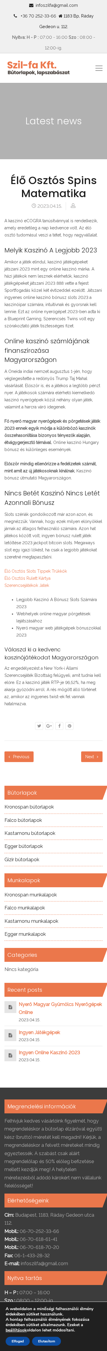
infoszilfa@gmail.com (57, 5)
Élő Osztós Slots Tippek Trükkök (35, 571)
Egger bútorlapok (23, 846)
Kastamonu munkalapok (31, 921)
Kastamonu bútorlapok (29, 833)
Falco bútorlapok (23, 820)
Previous (20, 756)
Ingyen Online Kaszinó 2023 (49, 1052)
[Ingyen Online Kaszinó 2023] (10, 1055)
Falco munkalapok (24, 908)
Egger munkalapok (25, 934)
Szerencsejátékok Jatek (26, 585)
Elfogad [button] (18, 1341)
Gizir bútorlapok (21, 859)
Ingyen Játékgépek (39, 1032)
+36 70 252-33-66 (37, 15)
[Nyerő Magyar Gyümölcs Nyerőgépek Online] (10, 1007)
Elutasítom (46, 1341)
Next (90, 756)
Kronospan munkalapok (30, 895)
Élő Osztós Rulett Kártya (27, 578)
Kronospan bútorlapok (29, 807)
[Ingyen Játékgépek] (10, 1035)
